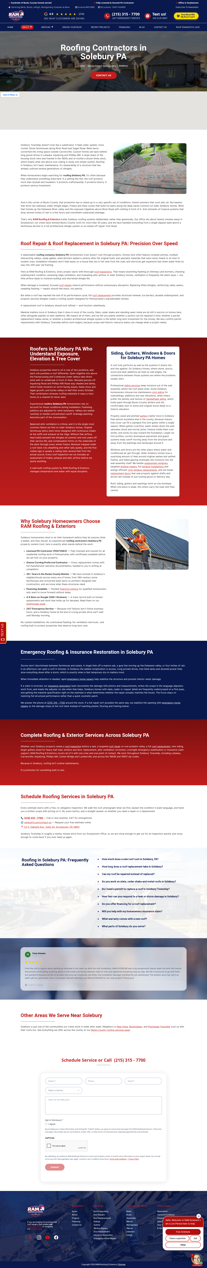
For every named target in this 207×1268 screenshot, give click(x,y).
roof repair (114, 746)
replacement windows (156, 463)
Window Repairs (101, 1228)
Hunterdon (131, 1218)
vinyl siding (158, 392)
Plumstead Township (159, 1026)
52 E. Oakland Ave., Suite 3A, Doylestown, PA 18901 (52, 827)
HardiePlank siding (156, 399)
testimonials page (35, 603)
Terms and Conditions (118, 1159)
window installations (153, 466)
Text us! (159, 14)
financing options (69, 589)
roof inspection (73, 746)
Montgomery (132, 1224)
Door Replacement (102, 1231)
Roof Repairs (99, 1214)
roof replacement (101, 295)
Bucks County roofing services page (110, 1030)
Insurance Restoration (103, 1235)
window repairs (128, 466)
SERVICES (47, 27)
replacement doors (121, 473)
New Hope (122, 1026)
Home (82, 65)
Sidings (97, 1221)
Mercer (129, 1221)
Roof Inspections (101, 1211)
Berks (128, 1211)
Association (162, 1211)
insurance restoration (59, 685)
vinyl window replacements (142, 470)
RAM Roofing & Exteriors (46, 219)
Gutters (97, 1224)
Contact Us (77, 1224)
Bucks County (109, 65)
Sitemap (121, 1264)
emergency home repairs (80, 679)
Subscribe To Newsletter (187, 7)
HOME (10, 27)
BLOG (142, 27)
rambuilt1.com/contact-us (37, 822)
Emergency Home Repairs (105, 1238)
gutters (144, 415)
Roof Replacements (102, 1218)
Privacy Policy (133, 1159)
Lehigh (129, 1235)
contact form (36, 1228)
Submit (55, 1167)
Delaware (130, 1231)
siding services (132, 385)
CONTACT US (160, 27)
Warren (129, 1228)
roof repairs (65, 285)
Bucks (129, 1214)
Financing (76, 1221)
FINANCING (124, 27)
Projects (75, 1218)
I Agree (51, 1124)
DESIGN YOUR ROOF (72, 27)
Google (40, 985)
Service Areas (94, 65)
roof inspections (103, 271)
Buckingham (135, 1026)
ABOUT (27, 27)
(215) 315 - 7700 (126, 14)
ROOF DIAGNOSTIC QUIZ (188, 27)
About (74, 1214)
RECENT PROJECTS (100, 27)
